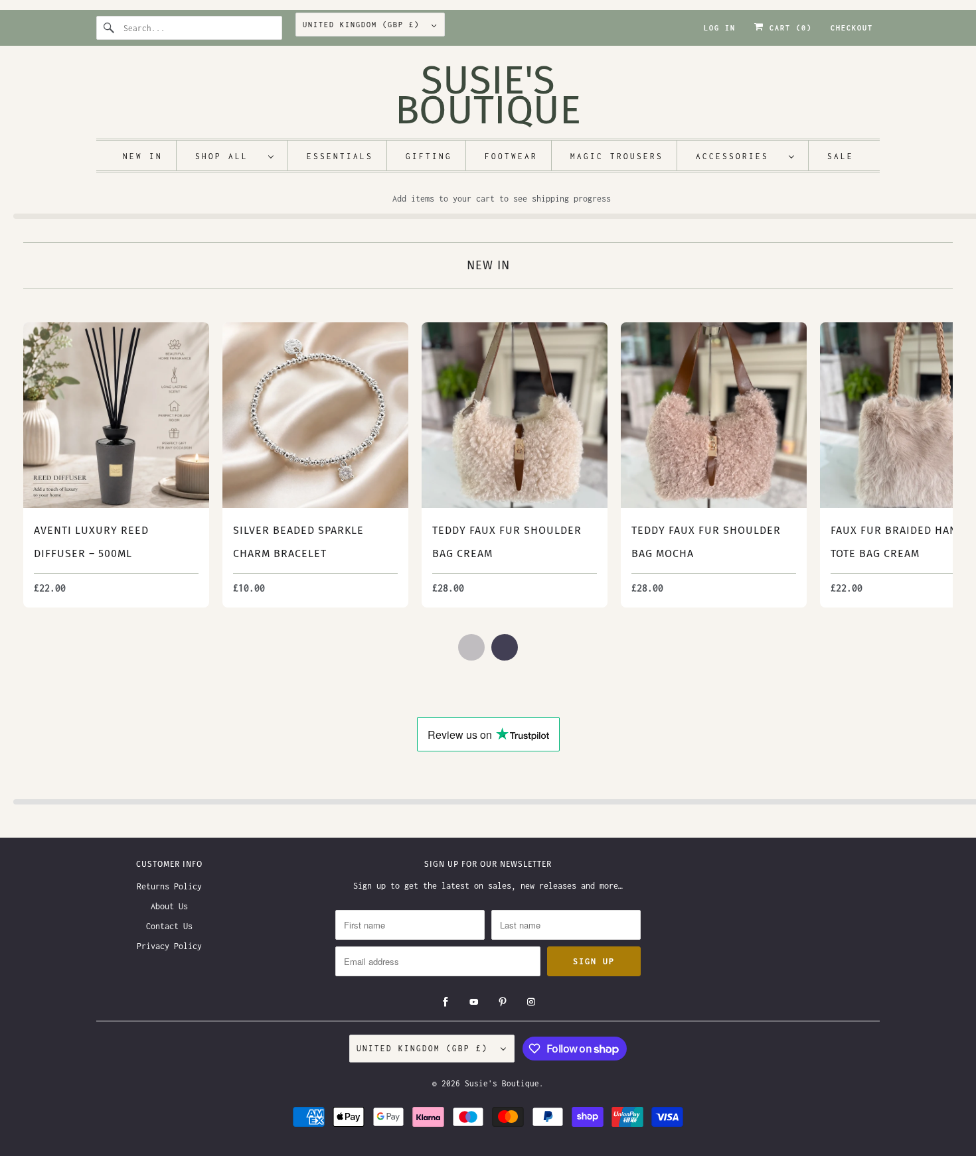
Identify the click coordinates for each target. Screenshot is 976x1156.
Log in (720, 28)
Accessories (739, 156)
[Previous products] (471, 647)
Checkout (852, 28)
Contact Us (169, 926)
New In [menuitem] (143, 156)
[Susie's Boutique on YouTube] (474, 1002)
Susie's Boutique (502, 1083)
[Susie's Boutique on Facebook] (445, 1002)
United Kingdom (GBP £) (364, 25)
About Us (169, 906)
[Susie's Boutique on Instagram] (531, 1002)
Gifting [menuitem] (429, 156)
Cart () (788, 28)
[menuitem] (235, 155)
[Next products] (504, 647)
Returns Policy (169, 886)
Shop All (228, 156)
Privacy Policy (169, 946)
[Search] (109, 28)
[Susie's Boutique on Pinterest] (502, 1002)
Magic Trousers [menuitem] (616, 156)
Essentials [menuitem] (340, 156)
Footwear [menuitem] (511, 156)
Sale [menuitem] (840, 156)
